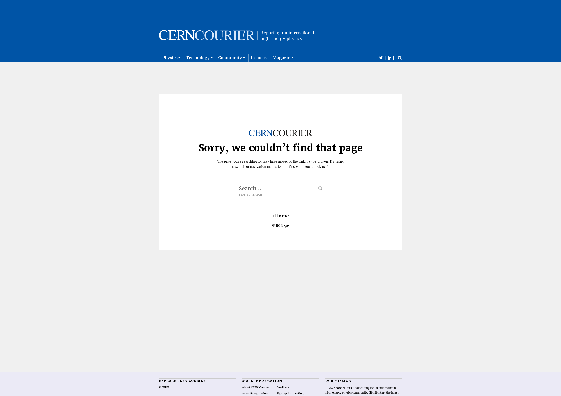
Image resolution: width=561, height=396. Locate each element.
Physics (170, 57)
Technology (198, 57)
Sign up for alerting (290, 393)
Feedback (283, 387)
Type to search (250, 195)
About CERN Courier (256, 387)
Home (282, 216)
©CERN (164, 387)
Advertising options (255, 393)
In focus (259, 57)
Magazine (282, 57)
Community (230, 57)
